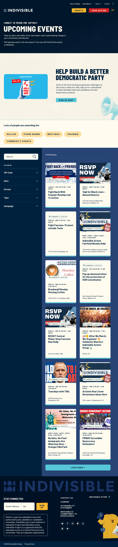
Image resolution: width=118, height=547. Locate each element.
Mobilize (10, 45)
